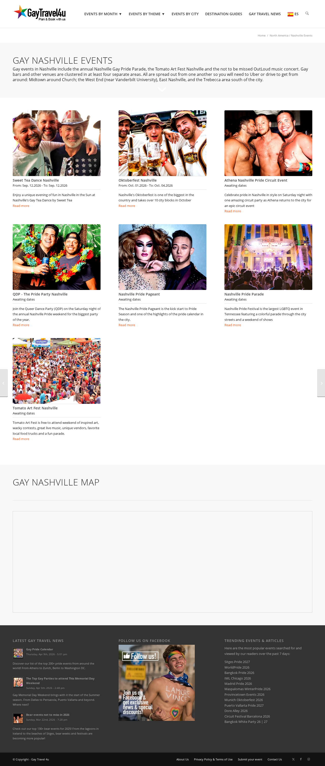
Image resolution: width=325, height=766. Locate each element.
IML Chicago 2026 (237, 678)
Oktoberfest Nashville (138, 180)
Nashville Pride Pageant (139, 294)
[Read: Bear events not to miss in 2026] (18, 718)
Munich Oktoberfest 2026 (243, 700)
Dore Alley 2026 (236, 710)
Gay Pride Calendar (39, 649)
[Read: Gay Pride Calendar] (18, 653)
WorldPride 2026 (236, 667)
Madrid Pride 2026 (238, 683)
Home (262, 35)
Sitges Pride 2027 (237, 661)
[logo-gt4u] (47, 14)
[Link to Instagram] (308, 759)
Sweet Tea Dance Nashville (36, 180)
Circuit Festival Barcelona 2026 (247, 716)
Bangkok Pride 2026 (239, 672)
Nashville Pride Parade (244, 294)
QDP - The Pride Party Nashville (40, 294)
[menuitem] (103, 14)
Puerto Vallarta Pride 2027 (244, 705)
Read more (21, 205)
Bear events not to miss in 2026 (47, 715)
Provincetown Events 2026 (244, 694)
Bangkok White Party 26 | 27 (245, 721)
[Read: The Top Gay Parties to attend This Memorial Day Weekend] (18, 682)
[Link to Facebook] (301, 759)
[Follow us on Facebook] (157, 719)
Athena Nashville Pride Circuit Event (255, 180)
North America (279, 35)
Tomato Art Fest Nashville (35, 408)
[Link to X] (293, 759)
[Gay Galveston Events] (321, 383)
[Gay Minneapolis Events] (4, 383)
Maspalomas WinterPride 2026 (247, 689)
